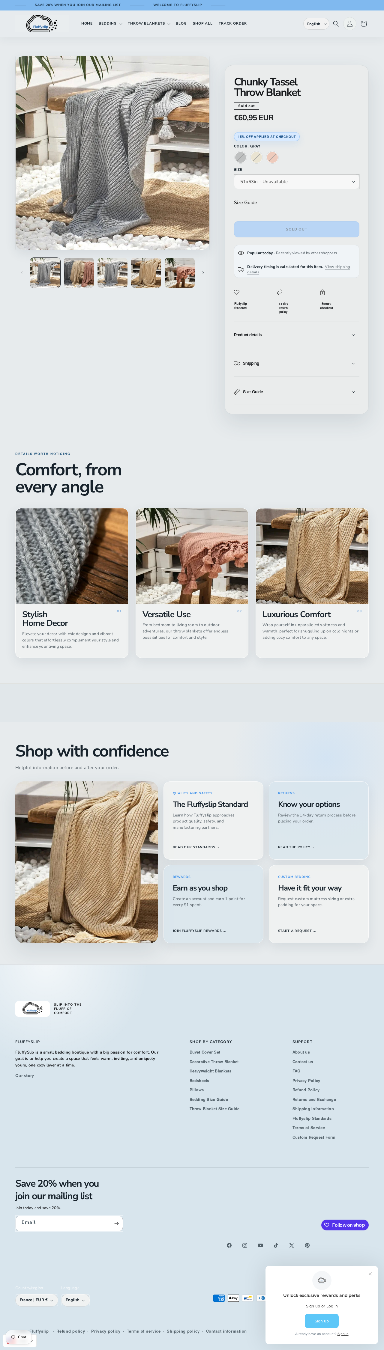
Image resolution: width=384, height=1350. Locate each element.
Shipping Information (313, 1108)
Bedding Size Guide (209, 1099)
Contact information (226, 1331)
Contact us (302, 1061)
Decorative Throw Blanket (214, 1061)
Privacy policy (106, 1331)
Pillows (197, 1090)
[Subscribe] (116, 1223)
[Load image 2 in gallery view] (79, 272)
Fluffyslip (39, 1331)
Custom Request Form (314, 1137)
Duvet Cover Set (205, 1052)
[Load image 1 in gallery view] (45, 272)
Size (238, 169)
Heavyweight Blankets (211, 1071)
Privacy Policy (306, 1080)
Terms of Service (308, 1127)
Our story (24, 1075)
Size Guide (245, 202)
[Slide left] (21, 272)
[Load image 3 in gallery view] (112, 272)
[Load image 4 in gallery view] (146, 272)
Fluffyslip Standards (312, 1118)
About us (301, 1052)
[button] (110, 23)
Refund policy (70, 1331)
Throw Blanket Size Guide (215, 1108)
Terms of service (144, 1331)
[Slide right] (203, 272)
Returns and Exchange (314, 1099)
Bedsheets (199, 1080)
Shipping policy (183, 1331)
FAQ (296, 1071)
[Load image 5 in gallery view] (179, 272)
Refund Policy (306, 1090)
